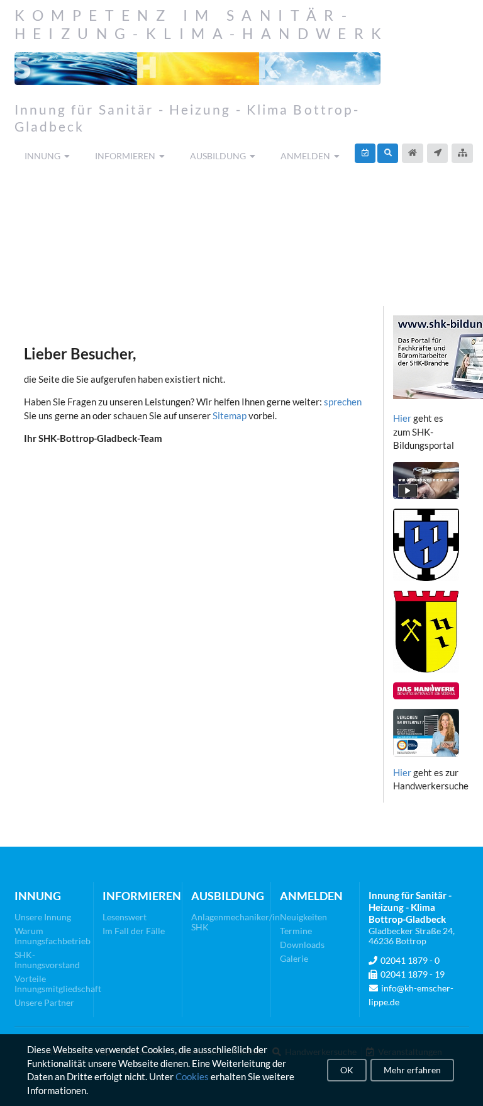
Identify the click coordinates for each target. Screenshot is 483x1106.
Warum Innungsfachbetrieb (50, 935)
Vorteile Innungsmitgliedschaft (50, 983)
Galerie (294, 958)
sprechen (343, 401)
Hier (402, 418)
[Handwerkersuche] (387, 153)
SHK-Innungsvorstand (47, 959)
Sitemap (230, 415)
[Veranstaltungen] (365, 153)
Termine (296, 930)
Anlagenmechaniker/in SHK (226, 922)
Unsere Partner (44, 1002)
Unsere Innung (42, 917)
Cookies (192, 1076)
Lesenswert (125, 917)
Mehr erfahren (412, 1069)
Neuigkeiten (303, 917)
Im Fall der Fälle (134, 930)
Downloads (302, 944)
